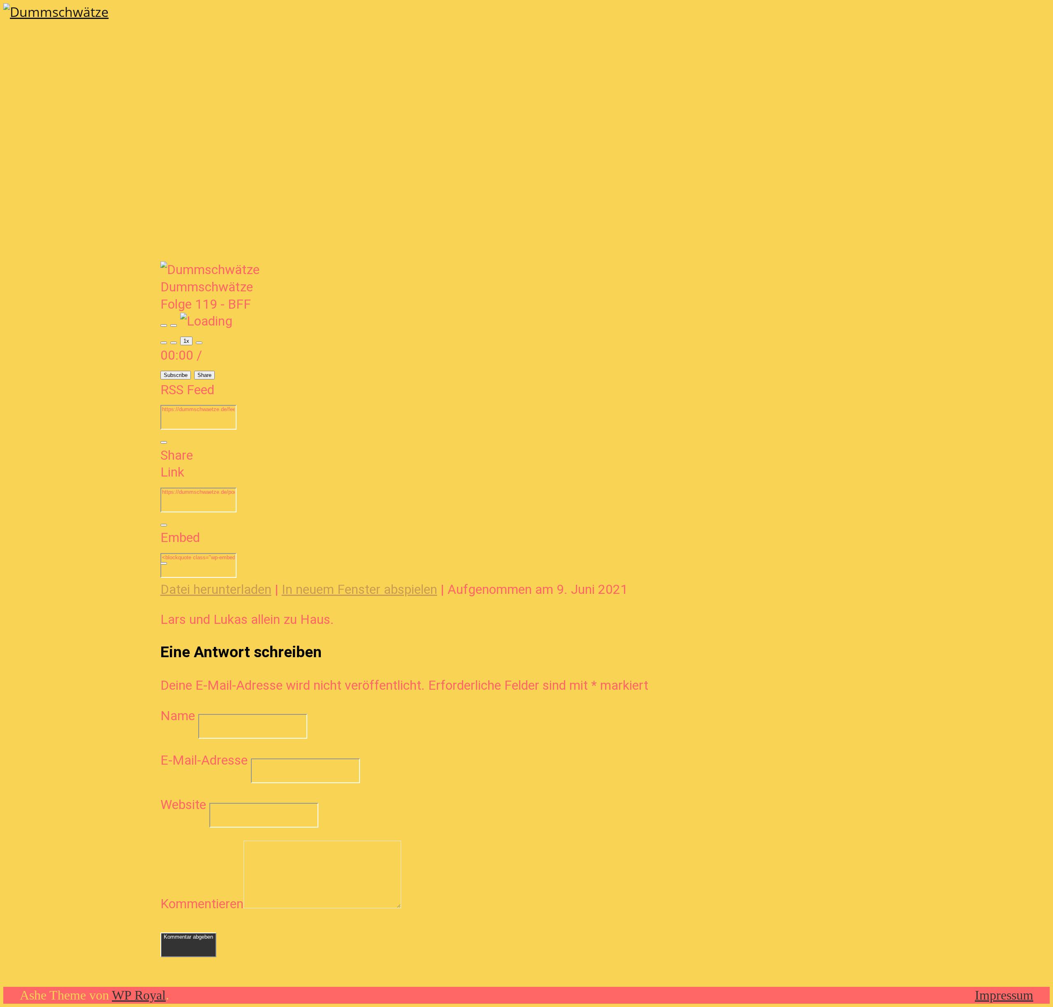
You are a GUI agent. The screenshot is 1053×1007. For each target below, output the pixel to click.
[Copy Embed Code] (163, 563)
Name (177, 715)
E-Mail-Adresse (204, 760)
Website (183, 804)
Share (204, 375)
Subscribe (176, 375)
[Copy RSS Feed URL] (163, 442)
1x (186, 341)
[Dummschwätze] (56, 12)
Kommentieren (202, 904)
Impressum (1004, 995)
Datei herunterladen (215, 589)
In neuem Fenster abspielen (359, 589)
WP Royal (139, 995)
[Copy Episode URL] (163, 525)
